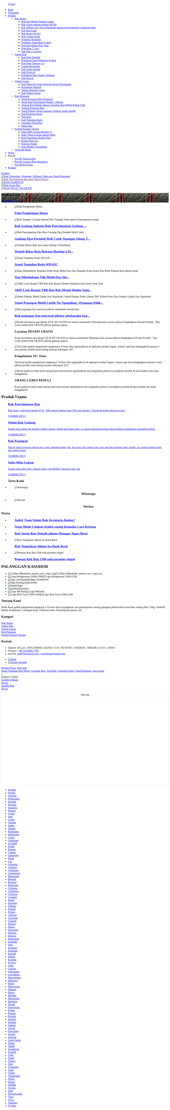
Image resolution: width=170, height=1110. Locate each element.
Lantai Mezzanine (30, 66)
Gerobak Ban (38, 671)
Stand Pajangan (83, 671)
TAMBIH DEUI (10, 201)
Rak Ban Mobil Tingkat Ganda (37, 21)
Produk (12, 15)
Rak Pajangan (22, 96)
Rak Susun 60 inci (31, 33)
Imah (10, 9)
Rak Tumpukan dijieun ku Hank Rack (41, 546)
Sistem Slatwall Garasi (33, 90)
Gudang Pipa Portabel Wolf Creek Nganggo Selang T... (52, 238)
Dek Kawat (27, 78)
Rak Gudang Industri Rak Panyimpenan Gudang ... (50, 226)
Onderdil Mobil (23, 149)
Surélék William (9, 679)
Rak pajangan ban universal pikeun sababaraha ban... (52, 315)
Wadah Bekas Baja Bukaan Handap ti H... (44, 251)
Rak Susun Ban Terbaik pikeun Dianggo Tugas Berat (51, 533)
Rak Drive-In (28, 72)
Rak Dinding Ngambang (34, 146)
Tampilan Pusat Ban (31, 123)
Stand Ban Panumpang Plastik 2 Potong (42, 102)
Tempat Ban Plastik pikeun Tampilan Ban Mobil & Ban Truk (53, 105)
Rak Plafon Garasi (31, 93)
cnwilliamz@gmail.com (53, 653)
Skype (4, 682)
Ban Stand (98, 671)
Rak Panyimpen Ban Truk (35, 45)
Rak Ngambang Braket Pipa (36, 137)
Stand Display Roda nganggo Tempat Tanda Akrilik (48, 111)
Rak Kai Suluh (29, 143)
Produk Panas (8, 668)
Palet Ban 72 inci (30, 48)
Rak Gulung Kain (30, 36)
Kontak (12, 167)
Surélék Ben (7, 685)
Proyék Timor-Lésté (25, 158)
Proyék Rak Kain (24, 164)
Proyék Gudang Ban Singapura (31, 161)
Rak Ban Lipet (29, 30)
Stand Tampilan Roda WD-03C (36, 264)
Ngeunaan (13, 12)
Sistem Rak (21, 54)
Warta (11, 152)
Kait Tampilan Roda (31, 120)
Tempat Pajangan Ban (32, 108)
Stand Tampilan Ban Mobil (15, 671)
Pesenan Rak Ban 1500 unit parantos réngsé (45, 559)
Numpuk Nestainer (31, 39)
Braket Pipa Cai (29, 140)
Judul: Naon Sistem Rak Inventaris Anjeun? (45, 520)
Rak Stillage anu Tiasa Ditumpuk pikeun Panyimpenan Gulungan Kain (58, 27)
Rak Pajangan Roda (31, 114)
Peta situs (22, 668)
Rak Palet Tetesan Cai (32, 63)
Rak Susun (20, 18)
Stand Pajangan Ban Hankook (37, 99)
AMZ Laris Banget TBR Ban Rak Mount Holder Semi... (53, 290)
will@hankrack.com (28, 653)
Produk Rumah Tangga (27, 129)
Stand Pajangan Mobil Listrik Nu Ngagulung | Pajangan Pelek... (59, 303)
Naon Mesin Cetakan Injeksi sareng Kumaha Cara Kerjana (55, 526)
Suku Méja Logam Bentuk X (36, 131)
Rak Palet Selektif (30, 57)
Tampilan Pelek (66, 671)
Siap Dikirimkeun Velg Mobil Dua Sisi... (42, 277)
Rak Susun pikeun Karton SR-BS (39, 24)
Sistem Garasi (22, 81)
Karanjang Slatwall (31, 87)
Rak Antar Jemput (30, 69)
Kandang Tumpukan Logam (36, 42)
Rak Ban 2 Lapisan (31, 51)
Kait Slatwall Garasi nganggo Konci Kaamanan (46, 84)
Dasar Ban (26, 126)
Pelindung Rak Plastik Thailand (37, 75)
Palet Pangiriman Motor (31, 213)
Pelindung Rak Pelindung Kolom (38, 60)
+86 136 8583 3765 (28, 650)
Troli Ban (26, 117)
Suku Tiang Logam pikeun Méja (38, 134)
